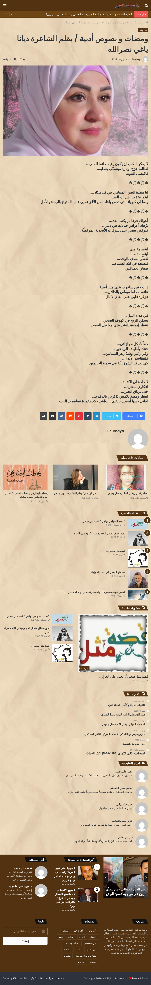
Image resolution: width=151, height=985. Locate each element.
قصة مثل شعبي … (115, 551)
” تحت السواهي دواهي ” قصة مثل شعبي (103, 521)
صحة (61, 937)
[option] (125, 877)
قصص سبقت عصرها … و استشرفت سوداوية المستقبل (96, 592)
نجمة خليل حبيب (124, 771)
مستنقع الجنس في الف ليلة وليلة (108, 572)
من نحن (59, 978)
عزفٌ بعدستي (89, 943)
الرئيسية (141, 22)
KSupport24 (20, 978)
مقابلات (67, 949)
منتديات (67, 955)
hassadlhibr (138, 978)
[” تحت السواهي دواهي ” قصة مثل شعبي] (138, 524)
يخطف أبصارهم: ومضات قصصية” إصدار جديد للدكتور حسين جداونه (26, 495)
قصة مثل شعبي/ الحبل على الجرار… (123, 676)
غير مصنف (91, 949)
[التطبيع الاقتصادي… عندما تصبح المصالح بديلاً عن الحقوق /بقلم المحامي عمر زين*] (88, 895)
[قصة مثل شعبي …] (138, 558)
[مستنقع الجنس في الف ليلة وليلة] (138, 579)
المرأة (82, 937)
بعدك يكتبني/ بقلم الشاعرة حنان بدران (128, 493)
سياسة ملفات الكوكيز (41, 978)
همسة (81, 962)
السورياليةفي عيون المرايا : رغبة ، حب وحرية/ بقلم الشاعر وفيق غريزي (128, 889)
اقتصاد (66, 930)
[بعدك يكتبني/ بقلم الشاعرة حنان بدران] (125, 477)
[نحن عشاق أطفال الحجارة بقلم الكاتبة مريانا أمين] (138, 538)
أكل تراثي (78, 930)
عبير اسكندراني (124, 804)
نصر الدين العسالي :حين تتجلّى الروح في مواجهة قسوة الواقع (100, 14)
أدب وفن (129, 22)
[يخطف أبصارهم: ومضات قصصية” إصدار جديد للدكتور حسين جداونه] (25, 477)
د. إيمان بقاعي (125, 837)
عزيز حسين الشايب (122, 820)
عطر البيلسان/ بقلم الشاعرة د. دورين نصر (76, 493)
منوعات (92, 962)
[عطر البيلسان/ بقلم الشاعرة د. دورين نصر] (75, 477)
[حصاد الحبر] (123, 5)
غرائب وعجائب (71, 943)
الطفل (93, 937)
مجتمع (78, 949)
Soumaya (137, 59)
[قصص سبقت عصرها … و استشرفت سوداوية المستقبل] (138, 595)
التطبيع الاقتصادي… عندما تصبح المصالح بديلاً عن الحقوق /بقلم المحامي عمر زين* (65, 898)
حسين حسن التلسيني (121, 787)
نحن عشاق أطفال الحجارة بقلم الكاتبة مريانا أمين (99, 533)
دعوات (71, 937)
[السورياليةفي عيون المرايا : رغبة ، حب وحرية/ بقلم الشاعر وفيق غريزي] (88, 873)
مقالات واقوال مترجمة (86, 955)
